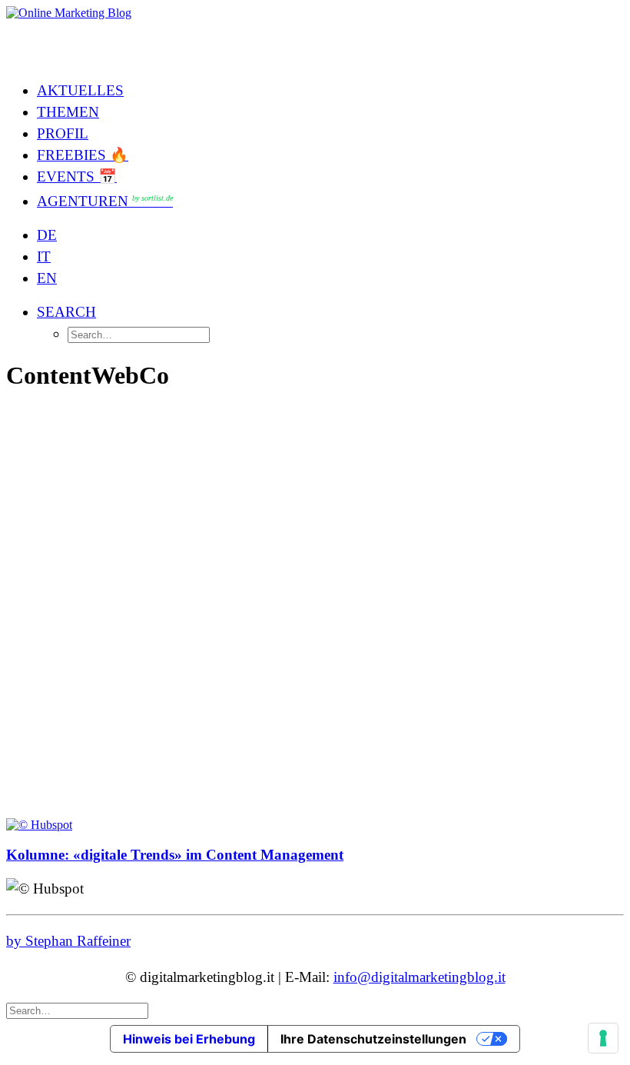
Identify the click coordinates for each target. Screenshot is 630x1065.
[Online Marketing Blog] (315, 37)
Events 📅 (77, 176)
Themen (68, 112)
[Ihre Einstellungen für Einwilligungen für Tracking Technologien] (603, 1038)
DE (47, 235)
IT (44, 256)
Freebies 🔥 (82, 155)
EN (47, 278)
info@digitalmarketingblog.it (419, 977)
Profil (62, 133)
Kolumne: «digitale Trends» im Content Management (174, 855)
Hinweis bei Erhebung (189, 1039)
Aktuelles (80, 90)
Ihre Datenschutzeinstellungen (373, 1039)
